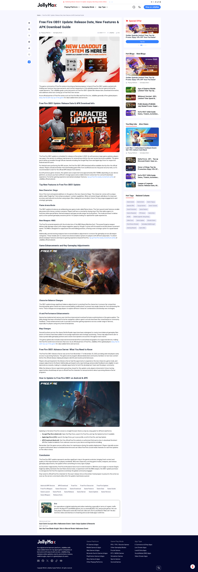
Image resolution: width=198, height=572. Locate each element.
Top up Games (141, 205)
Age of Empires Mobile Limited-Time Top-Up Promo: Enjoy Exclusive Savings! (147, 90)
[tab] (40, 33)
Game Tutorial (153, 205)
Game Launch (45, 492)
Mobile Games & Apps (94, 547)
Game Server (81, 492)
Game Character (61, 489)
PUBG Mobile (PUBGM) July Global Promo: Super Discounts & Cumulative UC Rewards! (147, 105)
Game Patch (57, 492)
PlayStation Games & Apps (95, 556)
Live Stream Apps (140, 547)
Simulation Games (117, 556)
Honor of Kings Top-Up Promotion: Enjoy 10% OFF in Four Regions (148, 168)
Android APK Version (48, 485)
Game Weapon (45, 495)
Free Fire (74, 485)
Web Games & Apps (93, 550)
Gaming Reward (131, 228)
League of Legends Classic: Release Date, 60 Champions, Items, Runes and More (147, 185)
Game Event (140, 202)
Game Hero (151, 213)
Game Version (106, 492)
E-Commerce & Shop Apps (143, 544)
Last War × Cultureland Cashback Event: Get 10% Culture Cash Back (141, 149)
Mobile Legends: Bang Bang (141, 216)
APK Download (63, 485)
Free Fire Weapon (46, 489)
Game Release (69, 492)
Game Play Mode (117, 541)
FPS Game (142, 213)
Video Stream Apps (141, 556)
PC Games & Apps (92, 544)
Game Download (75, 489)
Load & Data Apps (140, 550)
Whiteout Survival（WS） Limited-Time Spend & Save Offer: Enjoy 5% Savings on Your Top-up (147, 97)
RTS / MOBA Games (117, 553)
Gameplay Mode (88, 7)
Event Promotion (131, 209)
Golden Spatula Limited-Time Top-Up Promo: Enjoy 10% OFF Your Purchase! (141, 36)
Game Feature (89, 489)
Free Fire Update (102, 485)
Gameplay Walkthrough (148, 224)
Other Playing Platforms (95, 562)
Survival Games (116, 562)
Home (38, 15)
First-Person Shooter (132, 224)
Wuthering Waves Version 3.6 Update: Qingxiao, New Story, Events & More (86, 2)
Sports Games (115, 559)
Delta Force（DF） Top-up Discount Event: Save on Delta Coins (148, 160)
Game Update (93, 492)
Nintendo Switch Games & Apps (97, 553)
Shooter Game (151, 220)
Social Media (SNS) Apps (143, 553)
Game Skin (142, 228)
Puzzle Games (115, 550)
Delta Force (130, 220)
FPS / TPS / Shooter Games (120, 544)
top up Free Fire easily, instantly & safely (100, 177)
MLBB (128, 216)
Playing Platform (71, 7)
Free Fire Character (87, 485)
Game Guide (111, 489)
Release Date (57, 495)
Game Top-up (151, 202)
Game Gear (100, 489)
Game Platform (93, 541)
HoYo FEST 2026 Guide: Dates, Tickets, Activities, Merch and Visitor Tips (148, 113)
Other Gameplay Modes (118, 547)
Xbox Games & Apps (93, 559)
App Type (102, 7)
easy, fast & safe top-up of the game (51, 97)
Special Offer (130, 205)
